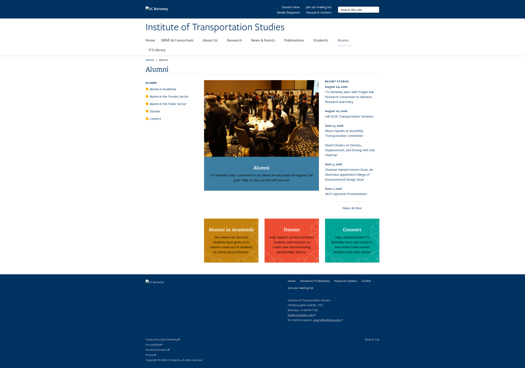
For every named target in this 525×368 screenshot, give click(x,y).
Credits (366, 281)
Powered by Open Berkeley (163, 339)
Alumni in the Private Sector (169, 96)
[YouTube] (173, 289)
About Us (210, 40)
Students (321, 40)
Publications (294, 40)
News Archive (352, 208)
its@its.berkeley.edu (302, 315)
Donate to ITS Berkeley (315, 281)
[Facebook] (149, 289)
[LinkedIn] (165, 289)
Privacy (151, 355)
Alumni (343, 40)
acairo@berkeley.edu (327, 320)
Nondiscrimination (158, 350)
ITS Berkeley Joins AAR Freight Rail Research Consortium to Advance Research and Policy (349, 97)
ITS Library (157, 50)
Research (235, 40)
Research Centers (319, 12)
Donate (155, 111)
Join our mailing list (319, 7)
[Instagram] (181, 289)
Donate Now (291, 7)
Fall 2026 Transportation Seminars (349, 116)
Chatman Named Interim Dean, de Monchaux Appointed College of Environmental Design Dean (349, 174)
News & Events (263, 40)
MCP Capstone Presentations (346, 194)
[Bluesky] (189, 289)
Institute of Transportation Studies (215, 27)
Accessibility (154, 344)
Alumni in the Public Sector (168, 104)
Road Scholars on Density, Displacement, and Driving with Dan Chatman (350, 150)
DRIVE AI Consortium (177, 40)
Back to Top (372, 339)
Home (150, 40)
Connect (155, 119)
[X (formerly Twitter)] (157, 289)
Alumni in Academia (163, 89)
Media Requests (288, 12)
